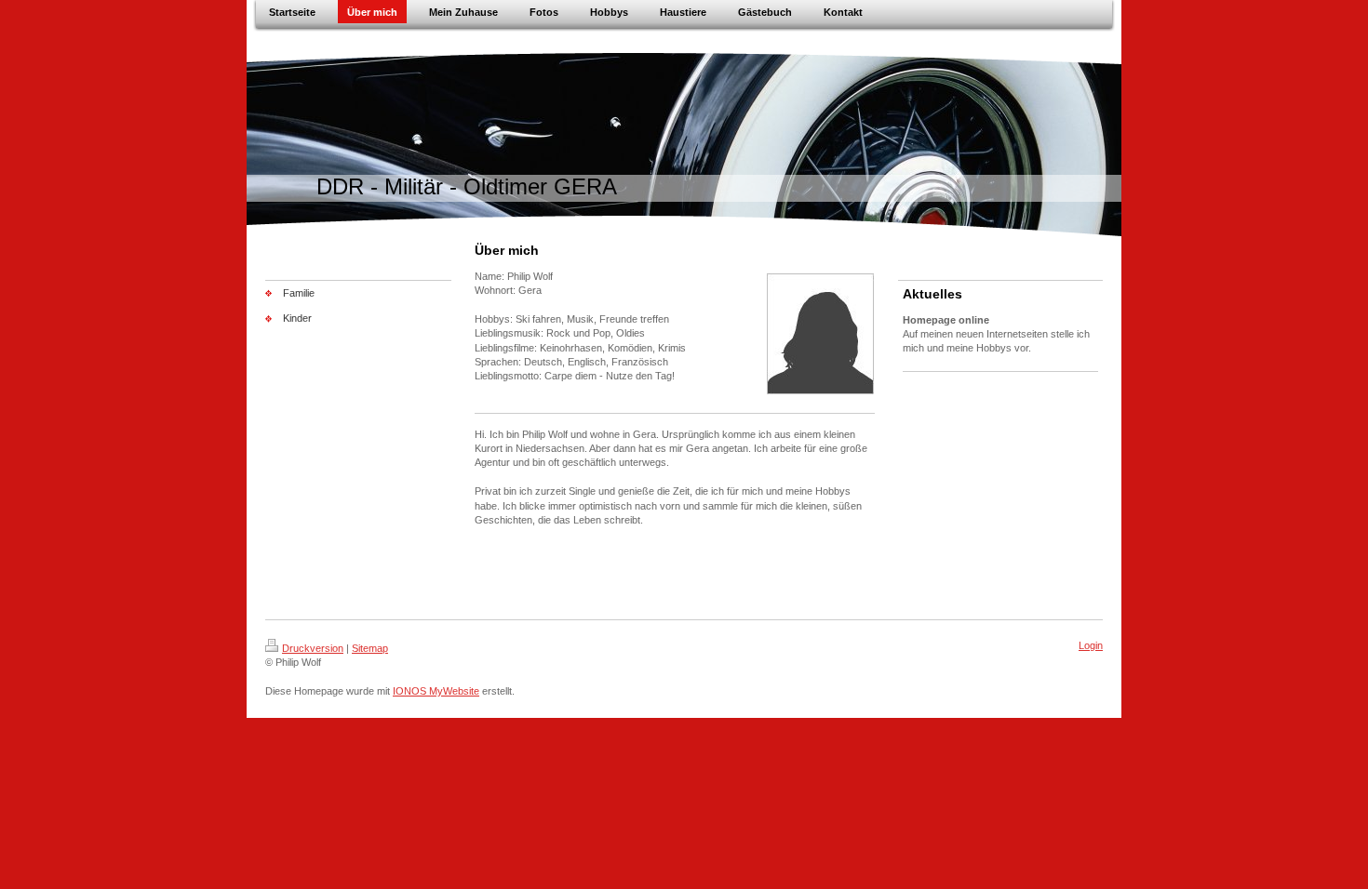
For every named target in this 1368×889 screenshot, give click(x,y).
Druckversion (312, 648)
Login (1091, 645)
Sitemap (370, 648)
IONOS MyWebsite (436, 691)
